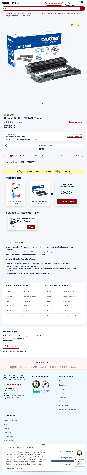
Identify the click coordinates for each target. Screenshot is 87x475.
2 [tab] (44, 103)
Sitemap (7, 428)
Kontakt (62, 389)
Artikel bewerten (11, 346)
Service (61, 393)
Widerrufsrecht (9, 440)
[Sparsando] (10, 3)
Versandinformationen (67, 405)
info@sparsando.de (17, 395)
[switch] (79, 464)
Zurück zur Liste (11, 13)
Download (62, 385)
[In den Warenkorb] (31, 227)
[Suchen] (82, 8)
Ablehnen (66, 464)
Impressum (8, 432)
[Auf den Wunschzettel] (78, 24)
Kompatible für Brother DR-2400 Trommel (26, 220)
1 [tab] (42, 103)
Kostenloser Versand (74, 137)
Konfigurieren (66, 458)
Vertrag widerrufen (10, 420)
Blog (60, 381)
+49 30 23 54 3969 (13, 398)
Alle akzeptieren (66, 451)
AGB (5, 424)
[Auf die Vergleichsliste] (72, 24)
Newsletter (63, 397)
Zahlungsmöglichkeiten (67, 409)
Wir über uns (63, 401)
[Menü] (83, 450)
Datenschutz (8, 436)
